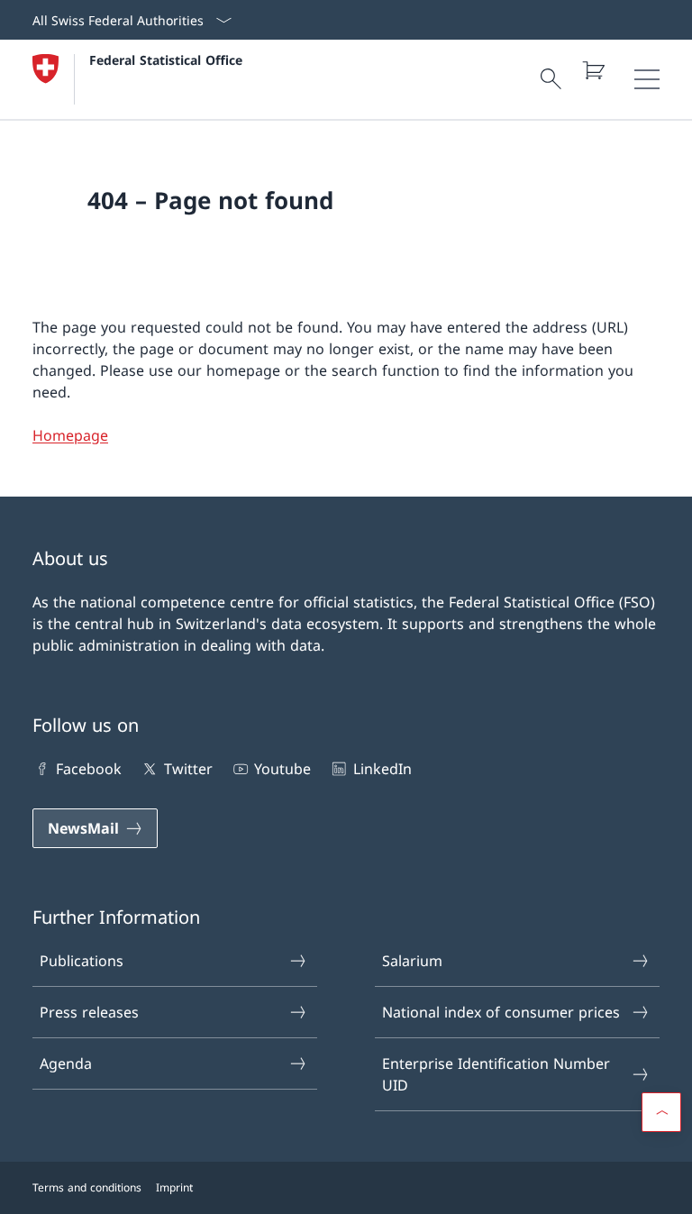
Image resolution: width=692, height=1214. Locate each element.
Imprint (174, 1187)
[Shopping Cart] (593, 70)
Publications (81, 961)
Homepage (70, 435)
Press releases (89, 1012)
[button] (661, 1112)
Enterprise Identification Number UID (496, 1074)
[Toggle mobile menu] (647, 79)
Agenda (66, 1063)
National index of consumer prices (501, 1012)
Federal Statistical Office (165, 59)
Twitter (188, 769)
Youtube (282, 769)
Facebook (89, 769)
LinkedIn (382, 769)
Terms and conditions (86, 1187)
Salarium (412, 961)
